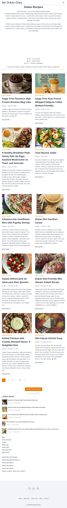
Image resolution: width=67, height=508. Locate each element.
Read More (6, 119)
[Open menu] (63, 2)
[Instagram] (37, 488)
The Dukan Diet (6, 450)
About (20, 498)
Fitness (4, 442)
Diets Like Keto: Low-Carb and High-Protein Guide (20, 421)
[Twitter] (33, 488)
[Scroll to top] (63, 505)
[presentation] (17, 83)
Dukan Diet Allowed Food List (11, 460)
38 (20, 380)
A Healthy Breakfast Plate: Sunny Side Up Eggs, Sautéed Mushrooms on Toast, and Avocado (33, 429)
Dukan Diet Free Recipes (9, 457)
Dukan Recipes (6, 95)
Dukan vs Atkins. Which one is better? (13, 471)
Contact (46, 498)
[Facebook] (29, 488)
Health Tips (5, 445)
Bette (5, 106)
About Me (26, 498)
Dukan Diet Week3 (7, 465)
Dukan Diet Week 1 (8, 463)
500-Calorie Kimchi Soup (48, 338)
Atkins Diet (34, 498)
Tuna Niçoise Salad (45, 152)
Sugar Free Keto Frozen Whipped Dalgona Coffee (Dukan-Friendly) (48, 102)
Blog (3, 437)
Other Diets (5, 447)
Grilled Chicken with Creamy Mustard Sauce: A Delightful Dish (16, 341)
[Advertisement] (33, 44)
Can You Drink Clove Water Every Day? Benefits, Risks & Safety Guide (27, 414)
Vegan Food (5, 452)
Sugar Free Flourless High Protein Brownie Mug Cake (23, 400)
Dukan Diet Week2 (7, 468)
